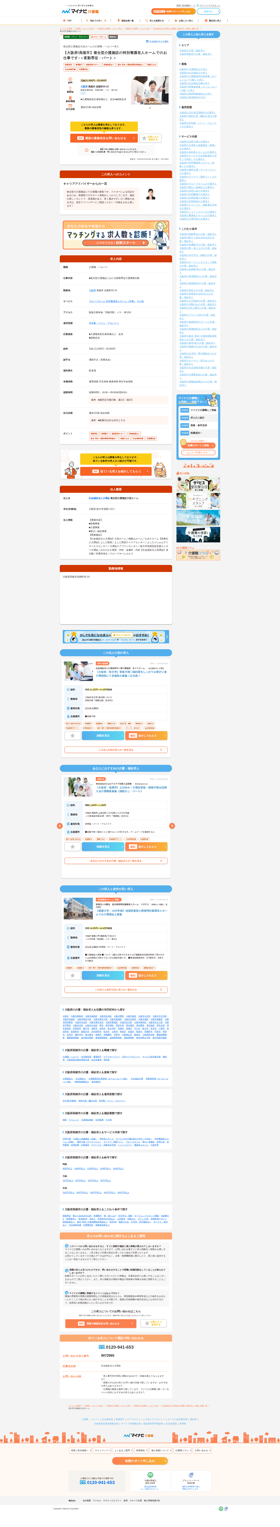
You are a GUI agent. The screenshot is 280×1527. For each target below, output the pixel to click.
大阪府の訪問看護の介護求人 (194, 194)
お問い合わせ (201, 1450)
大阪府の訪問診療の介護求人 (194, 198)
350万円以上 (96, 1192)
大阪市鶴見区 (140, 1022)
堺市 (101, 1025)
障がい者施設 (148, 1142)
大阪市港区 (131, 1016)
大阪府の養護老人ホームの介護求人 (198, 215)
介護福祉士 (68, 1079)
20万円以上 (80, 1180)
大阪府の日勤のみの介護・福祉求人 (198, 304)
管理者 (107, 1060)
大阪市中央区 (91, 1025)
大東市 (115, 1031)
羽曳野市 (148, 1031)
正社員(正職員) (69, 1101)
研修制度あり (69, 1222)
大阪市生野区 (130, 1019)
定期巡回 (85, 1145)
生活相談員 (86, 1057)
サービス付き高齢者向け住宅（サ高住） (134, 1139)
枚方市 (145, 1028)
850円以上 (67, 1168)
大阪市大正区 (144, 1016)
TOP (69, 20)
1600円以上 (118, 1168)
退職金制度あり (102, 1225)
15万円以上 (68, 1180)
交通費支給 (88, 1225)
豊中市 (86, 1028)
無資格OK (96, 1082)
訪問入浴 (161, 1142)
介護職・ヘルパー (71, 1057)
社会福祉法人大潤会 (159, 41)
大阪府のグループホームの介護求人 (198, 184)
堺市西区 (140, 1025)
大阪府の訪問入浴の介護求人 (194, 191)
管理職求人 (71, 1219)
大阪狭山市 (127, 1034)
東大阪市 (89, 1034)
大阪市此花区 (105, 1016)
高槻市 (121, 1028)
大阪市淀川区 (126, 1022)
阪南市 (137, 1034)
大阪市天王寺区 (160, 1016)
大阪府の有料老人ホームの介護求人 (198, 152)
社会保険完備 (75, 1225)
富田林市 (75, 1031)
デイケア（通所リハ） (114, 1142)
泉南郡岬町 (129, 1038)
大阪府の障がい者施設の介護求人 (196, 187)
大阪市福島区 (91, 1016)
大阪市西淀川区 (84, 1019)
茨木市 (153, 1028)
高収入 (92, 1219)
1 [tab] (149, 108)
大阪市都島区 (77, 1016)
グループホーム (97, 301)
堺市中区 (120, 1025)
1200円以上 (92, 1168)
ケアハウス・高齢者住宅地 (103, 1145)
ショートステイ (125, 1145)
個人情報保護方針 (152, 1500)
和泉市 (123, 1031)
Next (172, 826)
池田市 (94, 1028)
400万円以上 (110, 1192)
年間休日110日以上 (106, 1219)
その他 (140, 301)
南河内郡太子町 (143, 1038)
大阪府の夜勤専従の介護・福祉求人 (198, 234)
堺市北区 (161, 1025)
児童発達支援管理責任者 (78, 1060)
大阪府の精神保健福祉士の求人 (195, 94)
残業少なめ (124, 1222)
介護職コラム (181, 1450)
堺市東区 (130, 1025)
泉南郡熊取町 (101, 1038)
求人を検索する (157, 20)
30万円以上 (105, 1180)
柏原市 (139, 1031)
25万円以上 (93, 1180)
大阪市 (66, 1016)
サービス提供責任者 (151, 1057)
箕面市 (131, 1031)
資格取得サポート (159, 1219)
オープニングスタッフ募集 (146, 1216)
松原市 (107, 1031)
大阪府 (84, 86)
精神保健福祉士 (82, 1082)
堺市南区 (150, 1025)
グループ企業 (136, 1500)
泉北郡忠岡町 (87, 1038)
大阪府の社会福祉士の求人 (193, 73)
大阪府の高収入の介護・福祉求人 (196, 290)
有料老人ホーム (106, 1139)
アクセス (97, 1500)
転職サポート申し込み (140, 1460)
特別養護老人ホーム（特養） (121, 301)
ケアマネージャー (112, 1057)
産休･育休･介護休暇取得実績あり (92, 1222)
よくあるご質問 (122, 1450)
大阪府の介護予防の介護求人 (194, 219)
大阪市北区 (78, 1025)
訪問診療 (75, 1145)
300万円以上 (82, 1192)
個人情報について (160, 1450)
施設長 (193, 1419)
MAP (83, 93)
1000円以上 (79, 1168)
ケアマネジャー (134, 1419)
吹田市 (102, 1028)
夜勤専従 (67, 1216)
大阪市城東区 (156, 1019)
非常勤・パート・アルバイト (104, 323)
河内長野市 (96, 1031)
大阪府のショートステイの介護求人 (198, 212)
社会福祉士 (81, 1079)
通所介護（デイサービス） (89, 1142)
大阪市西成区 (112, 1022)
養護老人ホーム (141, 1145)
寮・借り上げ (110, 1216)
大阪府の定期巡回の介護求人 (194, 201)
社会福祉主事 (137, 1079)
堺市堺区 (110, 1025)
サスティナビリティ (112, 1500)
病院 (65, 1120)
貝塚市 (129, 1028)
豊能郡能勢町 (73, 1038)
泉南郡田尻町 (116, 1038)
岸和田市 (77, 1028)
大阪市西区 (119, 1016)
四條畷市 (108, 1034)
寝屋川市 (85, 1031)
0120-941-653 (120, 1347)
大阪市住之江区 (155, 1022)
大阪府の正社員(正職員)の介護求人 (197, 112)
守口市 (137, 1028)
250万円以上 (68, 1192)
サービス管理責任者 (131, 1423)
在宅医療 (99, 1120)
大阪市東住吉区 (96, 1022)
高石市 (70, 1034)
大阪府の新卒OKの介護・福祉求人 (197, 343)
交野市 (117, 1034)
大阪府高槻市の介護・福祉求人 (195, 54)
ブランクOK (143, 1219)
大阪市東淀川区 (100, 1019)
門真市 (158, 1031)
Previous (60, 826)
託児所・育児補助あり (141, 1222)
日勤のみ (131, 1219)
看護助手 (97, 1057)
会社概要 (87, 1500)
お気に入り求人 (186, 20)
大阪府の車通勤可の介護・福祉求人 (198, 244)
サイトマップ (101, 1450)
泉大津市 (112, 1028)
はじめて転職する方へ (198, 452)
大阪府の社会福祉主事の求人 (194, 83)
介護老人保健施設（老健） (85, 1139)
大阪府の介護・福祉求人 (192, 50)
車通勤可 (98, 1216)
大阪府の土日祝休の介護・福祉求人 (198, 301)
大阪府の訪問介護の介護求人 (194, 141)
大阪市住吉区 (81, 1022)
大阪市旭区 (143, 1019)
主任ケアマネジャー (131, 1057)
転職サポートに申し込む (172, 11)
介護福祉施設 (87, 1120)
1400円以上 (105, 1168)
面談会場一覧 (127, 20)
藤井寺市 (79, 1034)
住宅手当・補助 (125, 1216)
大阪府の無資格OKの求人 (192, 97)
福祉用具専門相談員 (153, 1423)
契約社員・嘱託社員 (87, 1101)
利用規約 (140, 1450)
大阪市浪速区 (69, 1019)
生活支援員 (96, 1060)
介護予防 (154, 1145)
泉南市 (98, 1034)
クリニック (74, 1120)
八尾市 (162, 1028)
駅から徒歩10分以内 (82, 1216)
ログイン (208, 11)
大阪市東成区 (116, 1019)
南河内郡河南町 (160, 1038)
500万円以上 (123, 1192)
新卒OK (113, 1222)
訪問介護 (67, 1139)
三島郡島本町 (148, 1034)
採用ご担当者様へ (80, 1450)
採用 (126, 1500)
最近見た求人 (215, 20)
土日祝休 (121, 1219)
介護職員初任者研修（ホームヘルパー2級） (108, 1079)
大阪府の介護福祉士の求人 (193, 69)
